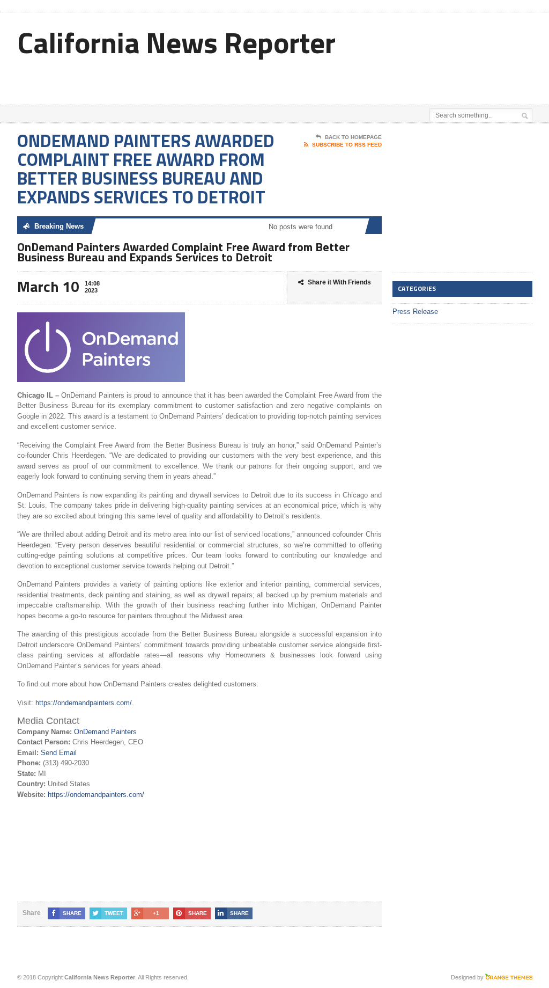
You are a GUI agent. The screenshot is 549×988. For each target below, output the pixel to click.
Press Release (415, 312)
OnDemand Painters (105, 732)
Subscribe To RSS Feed (347, 145)
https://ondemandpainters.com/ (83, 703)
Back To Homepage (353, 137)
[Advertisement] (297, 78)
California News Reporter (176, 42)
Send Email (59, 753)
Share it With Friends (339, 282)
